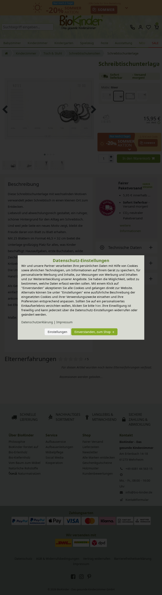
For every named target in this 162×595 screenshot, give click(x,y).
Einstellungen (57, 332)
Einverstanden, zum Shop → (94, 332)
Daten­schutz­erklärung (37, 322)
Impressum (64, 322)
